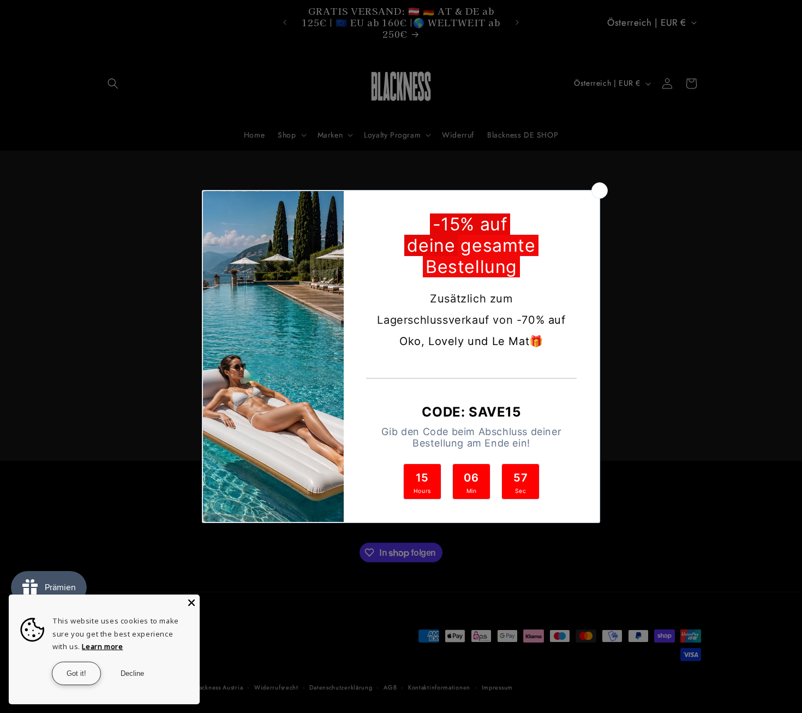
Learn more (102, 646)
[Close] (191, 602)
